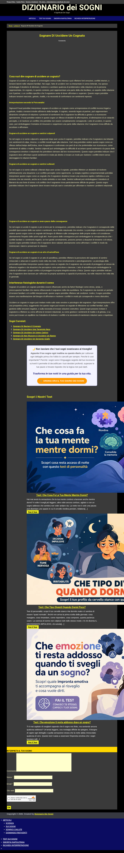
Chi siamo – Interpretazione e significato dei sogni (54, 2)
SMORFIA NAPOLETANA (63, 18)
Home (10, 26)
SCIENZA (10, 823)
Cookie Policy (20, 2)
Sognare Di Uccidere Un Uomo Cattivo (30, 332)
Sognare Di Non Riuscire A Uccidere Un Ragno (34, 336)
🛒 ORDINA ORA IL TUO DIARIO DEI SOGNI (62, 381)
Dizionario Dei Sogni (43, 814)
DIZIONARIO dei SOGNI (62, 8)
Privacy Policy (11, 2)
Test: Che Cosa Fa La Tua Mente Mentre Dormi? (62, 495)
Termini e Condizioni (32, 2)
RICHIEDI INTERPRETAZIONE (84, 18)
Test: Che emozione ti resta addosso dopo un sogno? (62, 722)
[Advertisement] (62, 58)
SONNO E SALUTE (14, 829)
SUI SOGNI (11, 826)
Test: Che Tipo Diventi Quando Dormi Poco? (62, 607)
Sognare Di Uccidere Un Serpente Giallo (31, 339)
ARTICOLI (32, 18)
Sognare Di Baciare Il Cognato (27, 326)
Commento (11, 771)
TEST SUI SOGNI (45, 18)
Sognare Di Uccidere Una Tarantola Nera (31, 329)
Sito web (10, 791)
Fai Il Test (32, 512)
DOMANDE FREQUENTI (16, 832)
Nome (10, 777)
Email (10, 784)
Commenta (62, 40)
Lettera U (17, 26)
